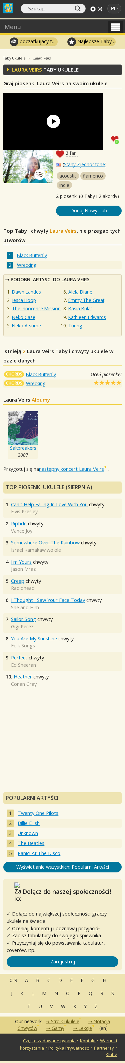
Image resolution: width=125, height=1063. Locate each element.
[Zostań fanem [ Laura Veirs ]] (116, 139)
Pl (113, 8)
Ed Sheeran (23, 665)
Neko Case (23, 317)
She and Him (25, 607)
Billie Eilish (29, 823)
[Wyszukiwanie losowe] (100, 9)
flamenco (93, 176)
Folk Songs (23, 645)
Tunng (75, 325)
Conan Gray (24, 684)
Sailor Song (23, 619)
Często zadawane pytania (49, 1041)
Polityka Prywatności (69, 1048)
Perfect (19, 657)
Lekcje (85, 1028)
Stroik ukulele (65, 1021)
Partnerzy (104, 1048)
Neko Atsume (26, 325)
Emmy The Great (86, 300)
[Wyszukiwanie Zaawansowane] (93, 9)
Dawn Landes (26, 292)
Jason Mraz (23, 569)
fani (72, 153)
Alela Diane (80, 292)
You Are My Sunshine (34, 638)
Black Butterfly (32, 255)
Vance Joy (21, 531)
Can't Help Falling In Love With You (49, 504)
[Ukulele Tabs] (8, 7)
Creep (17, 581)
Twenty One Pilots (38, 813)
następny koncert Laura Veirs (71, 469)
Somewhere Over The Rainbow (45, 542)
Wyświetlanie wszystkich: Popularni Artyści (62, 867)
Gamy (58, 1028)
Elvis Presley (24, 511)
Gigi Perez (22, 626)
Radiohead (23, 588)
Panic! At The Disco (39, 853)
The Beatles (31, 843)
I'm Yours (21, 562)
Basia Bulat (80, 308)
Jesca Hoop (24, 300)
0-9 (13, 980)
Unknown (28, 833)
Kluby (111, 1054)
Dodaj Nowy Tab (89, 210)
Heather (23, 676)
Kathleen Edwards (87, 317)
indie (64, 185)
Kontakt (88, 1041)
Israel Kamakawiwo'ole (36, 550)
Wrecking (26, 265)
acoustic (67, 176)
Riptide (19, 523)
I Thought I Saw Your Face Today (48, 600)
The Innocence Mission (36, 308)
